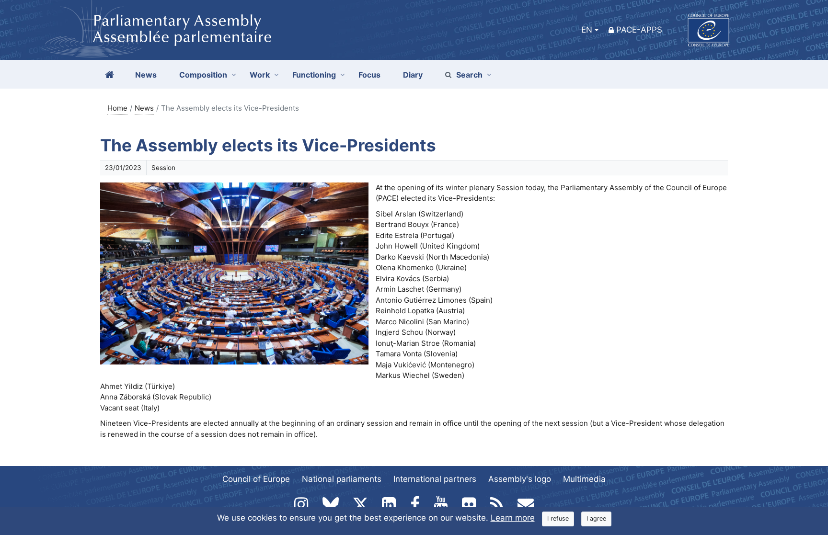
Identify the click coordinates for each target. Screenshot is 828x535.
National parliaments (341, 479)
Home (117, 108)
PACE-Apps (639, 29)
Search (469, 75)
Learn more (513, 518)
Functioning (314, 75)
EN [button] (586, 29)
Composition (203, 75)
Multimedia (584, 479)
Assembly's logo (519, 479)
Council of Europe (256, 479)
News (144, 108)
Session (163, 167)
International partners (434, 479)
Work (260, 75)
